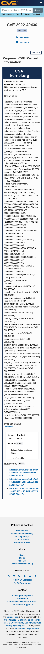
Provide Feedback (33, 14)
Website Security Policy (22, 534)
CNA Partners (22, 599)
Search (37, 10)
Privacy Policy (22, 537)
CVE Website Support (21, 604)
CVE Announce (23, 583)
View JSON (23, 37)
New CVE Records (23, 580)
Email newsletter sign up (22, 564)
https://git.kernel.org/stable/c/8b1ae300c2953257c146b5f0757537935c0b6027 (23, 491)
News (22, 555)
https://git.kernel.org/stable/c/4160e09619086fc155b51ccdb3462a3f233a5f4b (23, 482)
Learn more (8, 427)
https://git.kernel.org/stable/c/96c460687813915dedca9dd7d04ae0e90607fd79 (23, 473)
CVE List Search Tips (10, 14)
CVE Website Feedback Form (21, 602)
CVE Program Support (21, 596)
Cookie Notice (22, 539)
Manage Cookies (22, 542)
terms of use (12, 617)
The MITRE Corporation (26, 629)
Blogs (22, 558)
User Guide (23, 42)
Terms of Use (22, 531)
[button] (40, 3)
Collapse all (36, 53)
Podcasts (22, 561)
